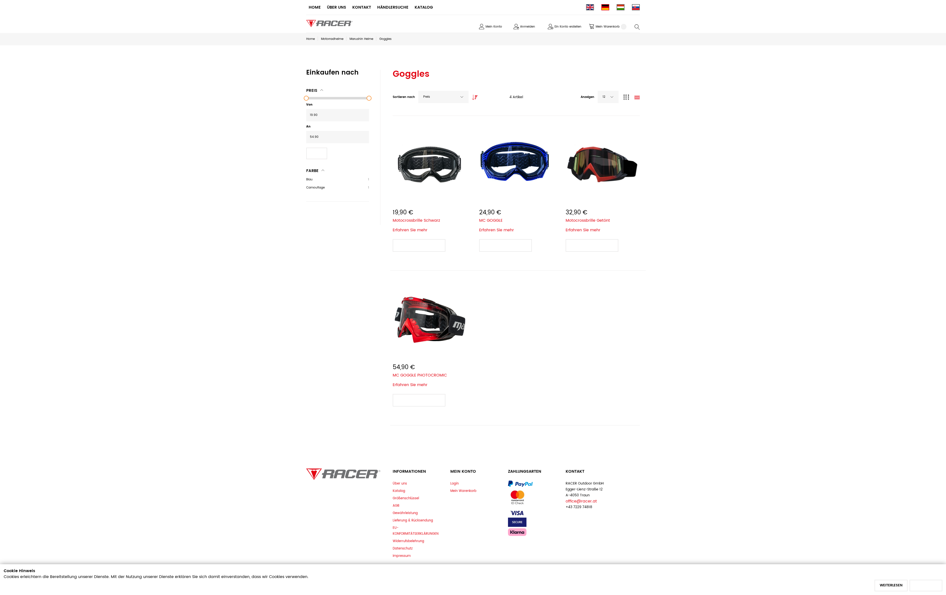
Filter (316, 153)
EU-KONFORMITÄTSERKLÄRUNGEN (416, 530)
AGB (396, 505)
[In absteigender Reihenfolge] (473, 96)
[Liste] (637, 98)
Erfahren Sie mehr (410, 230)
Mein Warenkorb (463, 491)
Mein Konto (494, 26)
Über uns (400, 483)
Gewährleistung (405, 513)
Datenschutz (403, 548)
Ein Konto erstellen (568, 26)
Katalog (399, 491)
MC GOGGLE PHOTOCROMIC (420, 375)
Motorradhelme (332, 39)
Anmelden (527, 26)
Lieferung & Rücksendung (413, 520)
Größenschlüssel (406, 498)
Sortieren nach (404, 97)
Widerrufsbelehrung (408, 541)
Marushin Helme (361, 39)
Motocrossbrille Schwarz (416, 220)
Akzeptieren (926, 585)
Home (310, 39)
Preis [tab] (312, 91)
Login (454, 483)
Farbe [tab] (312, 171)
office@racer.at (581, 501)
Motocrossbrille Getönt (588, 220)
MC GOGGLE (491, 220)
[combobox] (443, 97)
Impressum (402, 556)
